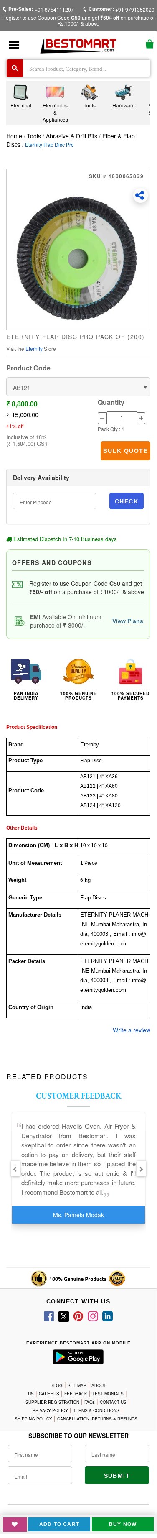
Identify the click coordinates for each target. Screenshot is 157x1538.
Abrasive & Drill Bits (71, 136)
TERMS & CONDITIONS (96, 1410)
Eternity (34, 348)
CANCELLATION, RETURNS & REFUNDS (97, 1419)
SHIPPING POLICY (33, 1419)
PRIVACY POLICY (50, 1410)
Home (14, 136)
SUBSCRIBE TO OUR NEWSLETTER (78, 1435)
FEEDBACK (75, 1394)
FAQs (89, 1402)
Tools (35, 136)
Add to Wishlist (15, 1524)
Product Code (28, 368)
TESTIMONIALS (108, 1394)
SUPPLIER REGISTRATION (52, 1402)
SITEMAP (77, 1385)
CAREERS (49, 1394)
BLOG (57, 1385)
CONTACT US (113, 1402)
